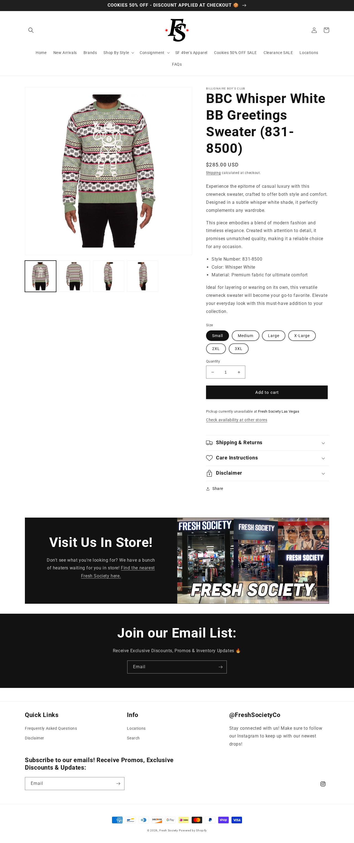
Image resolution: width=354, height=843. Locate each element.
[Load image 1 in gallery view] (40, 276)
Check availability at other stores (236, 420)
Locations (136, 728)
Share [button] (217, 488)
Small (217, 335)
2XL (216, 348)
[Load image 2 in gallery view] (74, 276)
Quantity (213, 361)
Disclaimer (34, 738)
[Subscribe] (220, 667)
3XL (239, 348)
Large (273, 335)
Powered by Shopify (193, 830)
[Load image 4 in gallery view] (142, 276)
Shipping (213, 173)
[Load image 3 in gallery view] (108, 276)
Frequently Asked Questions (51, 728)
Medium (245, 335)
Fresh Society (168, 830)
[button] (31, 30)
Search (133, 738)
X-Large (302, 335)
